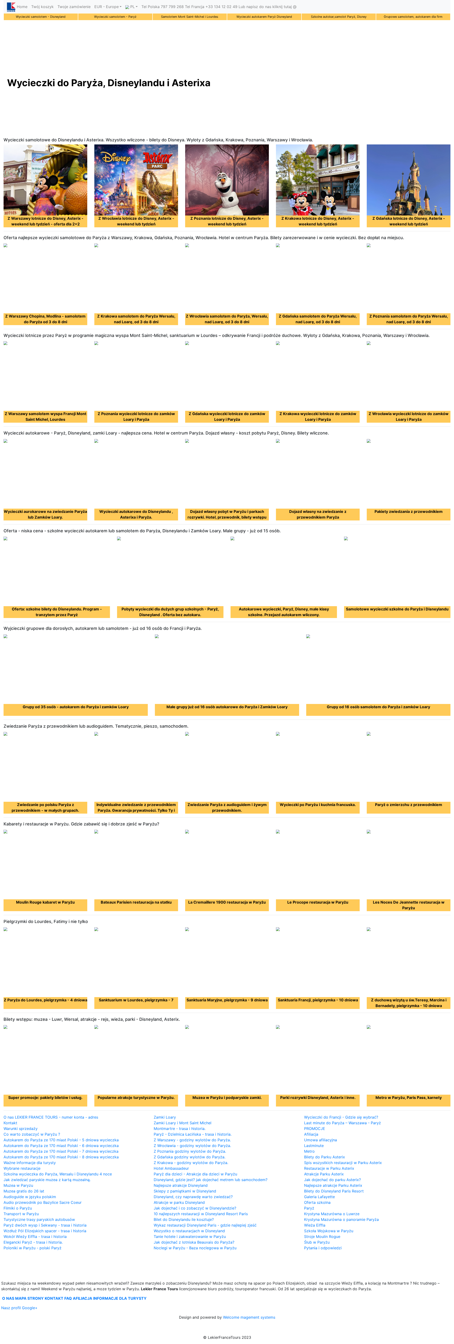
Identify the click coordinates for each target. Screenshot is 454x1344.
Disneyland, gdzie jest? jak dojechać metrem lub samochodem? (210, 1179)
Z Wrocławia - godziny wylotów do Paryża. (192, 1145)
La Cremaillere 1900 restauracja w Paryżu (227, 902)
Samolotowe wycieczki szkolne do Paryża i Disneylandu (397, 609)
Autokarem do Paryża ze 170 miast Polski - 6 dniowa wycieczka (61, 1145)
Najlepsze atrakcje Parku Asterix (333, 1185)
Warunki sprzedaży (21, 1128)
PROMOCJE (314, 1128)
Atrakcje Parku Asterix (324, 1174)
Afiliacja (311, 1134)
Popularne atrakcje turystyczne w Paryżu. (136, 1097)
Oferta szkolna (317, 1202)
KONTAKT (54, 1298)
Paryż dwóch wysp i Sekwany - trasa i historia (45, 1225)
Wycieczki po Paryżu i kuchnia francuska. (318, 804)
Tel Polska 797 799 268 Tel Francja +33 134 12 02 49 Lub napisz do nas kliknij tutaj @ (219, 6)
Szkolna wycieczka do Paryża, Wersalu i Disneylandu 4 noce (58, 1174)
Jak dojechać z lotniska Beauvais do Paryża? (194, 1242)
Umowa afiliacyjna (320, 1140)
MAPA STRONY (29, 1298)
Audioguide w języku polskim (30, 1196)
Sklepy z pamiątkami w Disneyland (185, 1191)
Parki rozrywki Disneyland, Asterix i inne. (318, 1097)
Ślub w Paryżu (317, 1242)
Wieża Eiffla (314, 1225)
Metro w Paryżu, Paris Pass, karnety (408, 1097)
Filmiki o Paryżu (18, 1208)
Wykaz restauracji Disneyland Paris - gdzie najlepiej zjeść (205, 1225)
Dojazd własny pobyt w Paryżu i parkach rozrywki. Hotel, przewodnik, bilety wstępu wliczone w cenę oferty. (227, 517)
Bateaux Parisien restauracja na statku (136, 902)
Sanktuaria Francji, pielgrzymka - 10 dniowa (318, 1000)
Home (22, 6)
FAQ (68, 1298)
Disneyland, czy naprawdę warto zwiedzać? (193, 1196)
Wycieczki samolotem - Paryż (115, 16)
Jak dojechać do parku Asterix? (332, 1179)
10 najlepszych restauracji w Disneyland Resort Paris (201, 1213)
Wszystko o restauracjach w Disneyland (189, 1230)
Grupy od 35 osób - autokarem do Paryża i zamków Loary (76, 706)
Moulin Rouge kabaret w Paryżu (45, 902)
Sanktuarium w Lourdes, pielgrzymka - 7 (136, 1000)
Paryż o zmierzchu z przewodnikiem (408, 804)
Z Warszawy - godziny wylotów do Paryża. (192, 1140)
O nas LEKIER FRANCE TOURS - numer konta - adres (51, 1117)
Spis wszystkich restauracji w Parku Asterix (343, 1162)
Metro (309, 1151)
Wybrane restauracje (22, 1168)
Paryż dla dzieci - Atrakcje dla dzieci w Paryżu (195, 1174)
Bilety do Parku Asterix (324, 1157)
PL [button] (132, 6)
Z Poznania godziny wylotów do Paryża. (190, 1151)
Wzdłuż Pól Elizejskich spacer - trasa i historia (45, 1230)
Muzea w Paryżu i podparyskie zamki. (227, 1097)
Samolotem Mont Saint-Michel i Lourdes (189, 16)
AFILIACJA (82, 1298)
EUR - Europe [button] (106, 6)
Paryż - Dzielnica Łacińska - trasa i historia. (192, 1134)
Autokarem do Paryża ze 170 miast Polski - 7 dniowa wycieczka (61, 1151)
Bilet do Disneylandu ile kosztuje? (184, 1219)
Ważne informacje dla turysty (30, 1162)
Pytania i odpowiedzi (323, 1247)
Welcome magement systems (249, 1317)
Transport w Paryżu (21, 1213)
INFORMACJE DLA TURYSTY (120, 1298)
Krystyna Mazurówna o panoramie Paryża (341, 1219)
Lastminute (314, 1145)
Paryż (309, 1208)
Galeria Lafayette (319, 1196)
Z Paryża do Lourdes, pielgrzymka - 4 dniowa (45, 1000)
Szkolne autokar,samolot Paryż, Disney (339, 16)
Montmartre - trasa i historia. (179, 1128)
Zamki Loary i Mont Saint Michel (182, 1122)
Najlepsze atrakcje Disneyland (181, 1185)
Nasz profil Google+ (19, 1307)
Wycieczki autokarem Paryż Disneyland (264, 16)
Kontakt (10, 1122)
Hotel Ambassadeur (171, 1168)
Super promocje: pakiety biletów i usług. (45, 1097)
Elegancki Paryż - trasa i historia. (33, 1242)
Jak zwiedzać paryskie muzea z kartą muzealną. (47, 1179)
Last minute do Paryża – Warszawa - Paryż (342, 1122)
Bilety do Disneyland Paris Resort (334, 1191)
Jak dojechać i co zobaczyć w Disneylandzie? (195, 1208)
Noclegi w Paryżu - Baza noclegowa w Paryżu (195, 1247)
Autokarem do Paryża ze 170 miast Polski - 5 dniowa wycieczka (61, 1140)
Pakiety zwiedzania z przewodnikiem (409, 511)
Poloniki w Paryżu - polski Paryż (32, 1247)
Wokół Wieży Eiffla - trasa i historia (35, 1236)
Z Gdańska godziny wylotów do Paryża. (189, 1157)
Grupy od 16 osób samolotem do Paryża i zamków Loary (378, 706)
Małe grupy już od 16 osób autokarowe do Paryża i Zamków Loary (227, 706)
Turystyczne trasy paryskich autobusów (39, 1219)
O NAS (8, 1298)
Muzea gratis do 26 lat (24, 1191)
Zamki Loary (165, 1117)
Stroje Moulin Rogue (322, 1236)
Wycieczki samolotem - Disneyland (40, 16)
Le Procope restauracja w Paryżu (317, 902)
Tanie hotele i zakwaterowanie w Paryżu (190, 1236)
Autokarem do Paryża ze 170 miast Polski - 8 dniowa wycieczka (61, 1157)
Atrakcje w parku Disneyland (179, 1202)
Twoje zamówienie (74, 6)
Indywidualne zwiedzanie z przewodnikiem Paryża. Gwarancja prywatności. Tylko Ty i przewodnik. (136, 810)
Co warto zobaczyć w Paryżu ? (32, 1134)
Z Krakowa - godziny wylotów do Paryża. (191, 1162)
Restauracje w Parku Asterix (329, 1168)
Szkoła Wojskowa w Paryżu (328, 1230)
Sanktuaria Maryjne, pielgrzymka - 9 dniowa (227, 1000)
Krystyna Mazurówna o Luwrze (331, 1213)
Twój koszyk (42, 6)
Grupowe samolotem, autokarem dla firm (413, 16)
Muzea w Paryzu (18, 1185)
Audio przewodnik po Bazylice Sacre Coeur (43, 1202)
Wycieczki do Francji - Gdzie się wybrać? (341, 1117)
